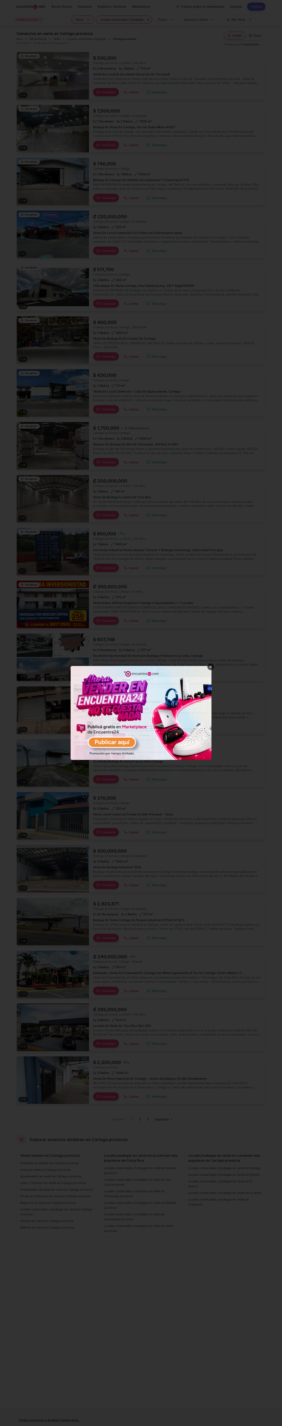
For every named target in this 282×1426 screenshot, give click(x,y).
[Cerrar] (210, 666)
